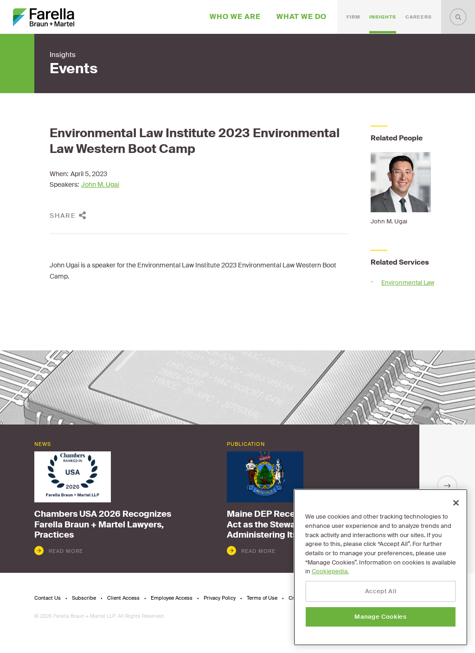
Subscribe (84, 598)
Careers (418, 17)
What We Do (301, 16)
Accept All (381, 591)
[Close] (456, 503)
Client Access (123, 598)
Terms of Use (262, 598)
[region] (381, 567)
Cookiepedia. (330, 571)
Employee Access (172, 598)
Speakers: (64, 184)
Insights (382, 17)
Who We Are (235, 16)
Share (63, 215)
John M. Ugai (100, 184)
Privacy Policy (220, 598)
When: (59, 174)
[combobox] (458, 16)
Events (73, 69)
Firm (353, 17)
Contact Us (47, 598)
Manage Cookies (380, 617)
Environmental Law (407, 282)
